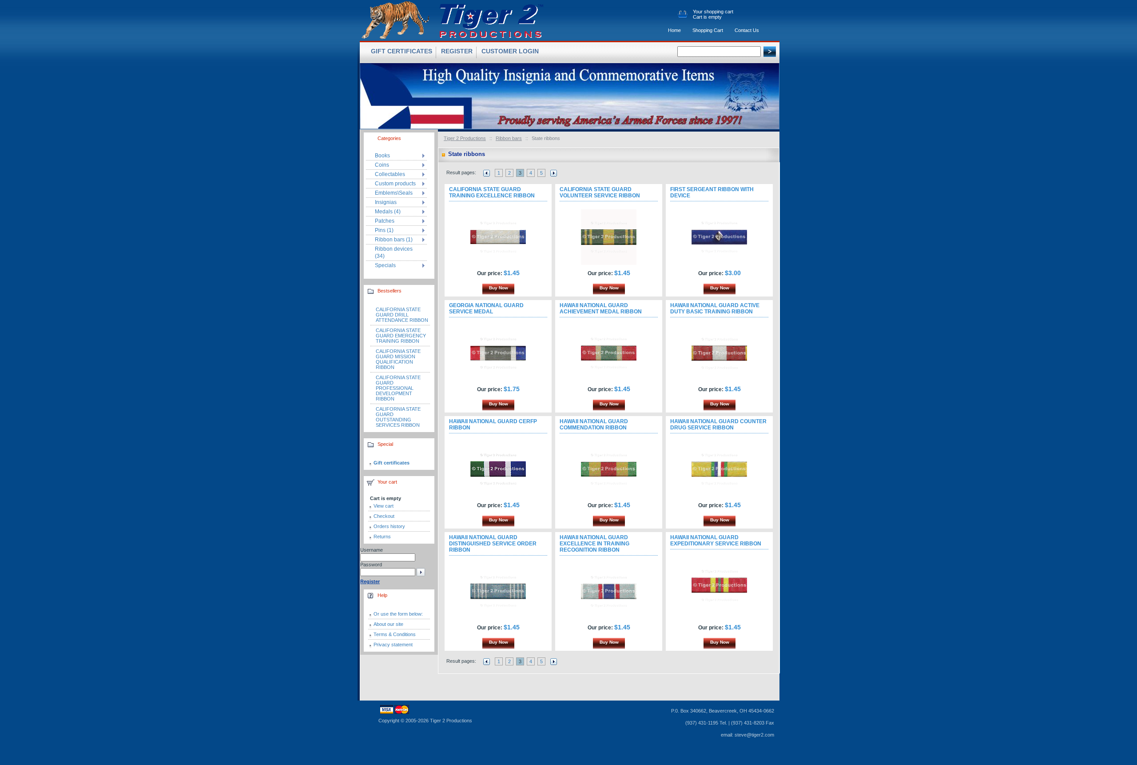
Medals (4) (388, 211)
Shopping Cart (707, 30)
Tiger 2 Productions (465, 138)
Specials (385, 265)
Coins (382, 165)
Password (371, 564)
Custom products (395, 183)
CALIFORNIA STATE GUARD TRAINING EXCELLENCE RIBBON (492, 192)
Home (674, 30)
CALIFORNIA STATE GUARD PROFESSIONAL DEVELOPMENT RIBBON (398, 388)
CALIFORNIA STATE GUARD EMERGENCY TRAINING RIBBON (401, 336)
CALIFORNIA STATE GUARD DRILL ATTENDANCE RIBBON (402, 315)
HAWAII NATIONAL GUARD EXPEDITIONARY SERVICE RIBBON (715, 540)
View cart (384, 506)
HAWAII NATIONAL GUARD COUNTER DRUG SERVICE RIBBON (718, 424)
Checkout (384, 516)
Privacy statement (393, 644)
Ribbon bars (509, 138)
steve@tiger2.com (754, 734)
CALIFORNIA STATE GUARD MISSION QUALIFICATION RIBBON (398, 359)
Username (371, 550)
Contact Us (747, 30)
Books (382, 155)
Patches (384, 221)
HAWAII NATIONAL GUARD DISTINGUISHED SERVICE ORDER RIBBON (493, 543)
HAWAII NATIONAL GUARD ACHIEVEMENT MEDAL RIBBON (601, 308)
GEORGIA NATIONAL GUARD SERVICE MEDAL (486, 308)
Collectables (390, 174)
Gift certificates (391, 462)
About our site (388, 624)
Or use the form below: (398, 614)
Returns (382, 536)
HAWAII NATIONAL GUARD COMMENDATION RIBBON (594, 424)
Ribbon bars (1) (394, 239)
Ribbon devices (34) (394, 252)
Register (457, 51)
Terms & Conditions (395, 634)
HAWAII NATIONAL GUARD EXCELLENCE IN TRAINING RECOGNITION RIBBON (594, 543)
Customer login (510, 51)
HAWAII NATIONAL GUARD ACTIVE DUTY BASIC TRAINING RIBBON (714, 308)
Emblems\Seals (394, 193)
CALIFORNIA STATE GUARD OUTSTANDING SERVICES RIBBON (398, 417)
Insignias (386, 202)
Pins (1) (384, 230)
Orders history (389, 526)
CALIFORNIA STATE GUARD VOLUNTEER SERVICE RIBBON (600, 192)
